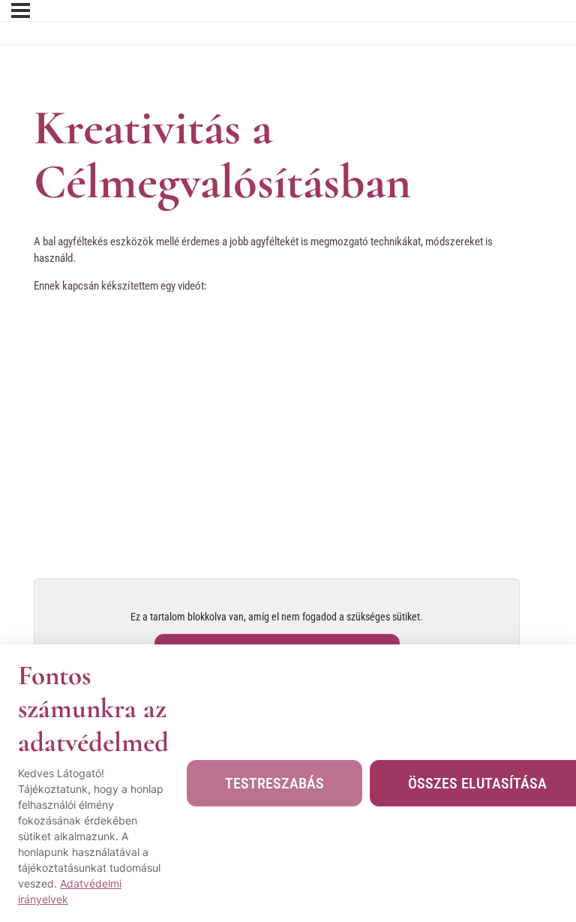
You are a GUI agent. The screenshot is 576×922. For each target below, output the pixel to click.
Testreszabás (274, 783)
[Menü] (20, 10)
